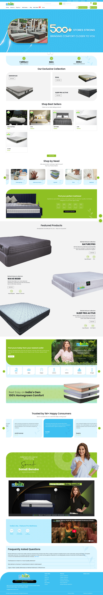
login (95, 3)
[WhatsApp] (100, 215)
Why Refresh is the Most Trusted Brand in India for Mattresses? (25, 564)
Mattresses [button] (25, 7)
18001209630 (94, 0)
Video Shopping (93, 7)
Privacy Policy (71, 593)
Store (43, 7)
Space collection (64, 575)
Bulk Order (69, 0)
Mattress (47, 579)
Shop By (18, 7)
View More (51, 155)
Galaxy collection (64, 577)
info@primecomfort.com (12, 589)
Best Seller (36, 7)
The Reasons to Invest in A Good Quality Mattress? (21, 560)
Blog (31, 7)
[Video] (100, 220)
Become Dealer (76, 0)
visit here (37, 556)
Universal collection (64, 581)
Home (7, 7)
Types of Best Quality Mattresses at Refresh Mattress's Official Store (26, 567)
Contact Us (83, 0)
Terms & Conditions (87, 593)
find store (11, 356)
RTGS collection (63, 582)
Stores (46, 584)
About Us (12, 7)
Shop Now (12, 78)
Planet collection (64, 579)
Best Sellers (47, 582)
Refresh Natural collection (66, 584)
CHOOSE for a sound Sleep (70, 211)
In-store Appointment (83, 7)
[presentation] (49, 53)
